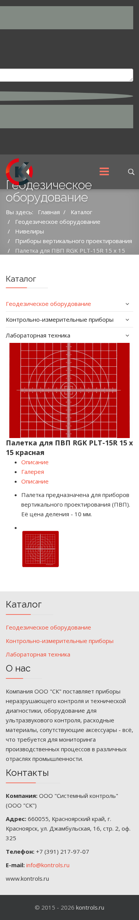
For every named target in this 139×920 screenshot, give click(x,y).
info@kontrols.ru (48, 865)
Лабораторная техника (38, 335)
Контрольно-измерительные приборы (60, 319)
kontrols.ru (90, 907)
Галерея (32, 471)
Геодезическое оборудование (48, 303)
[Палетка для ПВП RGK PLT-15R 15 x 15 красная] (69, 390)
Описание (35, 462)
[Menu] (104, 171)
